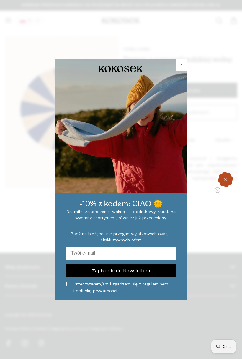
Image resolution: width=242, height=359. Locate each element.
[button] (225, 179)
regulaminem (155, 284)
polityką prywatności (96, 290)
